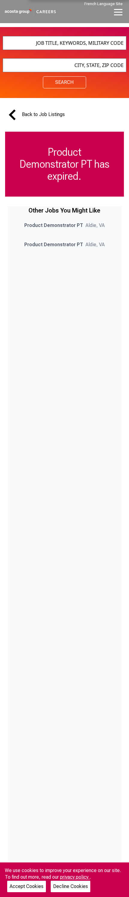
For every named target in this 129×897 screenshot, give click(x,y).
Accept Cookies (27, 886)
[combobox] (65, 43)
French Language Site (103, 4)
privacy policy (75, 877)
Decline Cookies (70, 886)
